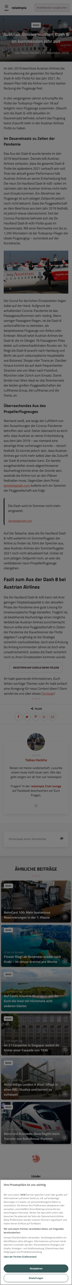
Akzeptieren (36, 1268)
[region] (36, 1232)
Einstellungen (36, 1278)
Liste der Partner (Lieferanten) (20, 1256)
